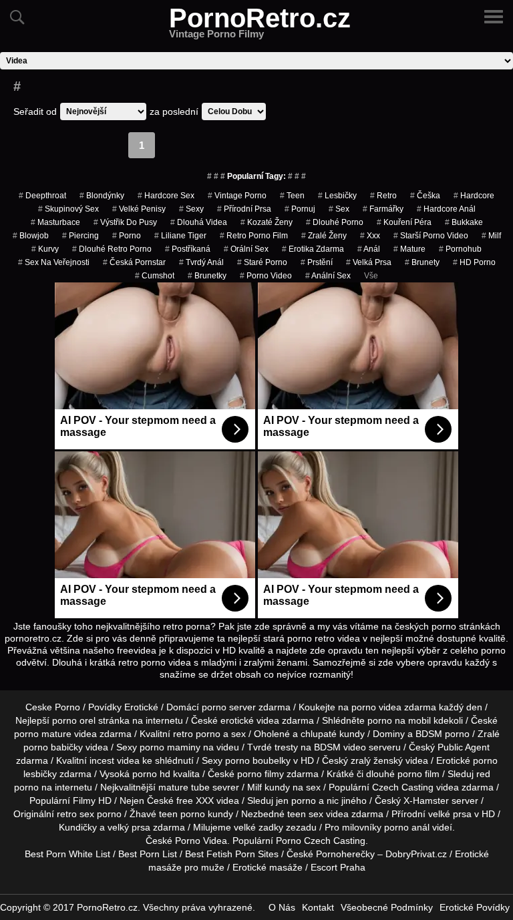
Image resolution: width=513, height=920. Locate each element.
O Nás (282, 907)
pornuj (300, 209)
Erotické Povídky (475, 907)
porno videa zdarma (393, 707)
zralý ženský (377, 760)
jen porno (296, 800)
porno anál (407, 827)
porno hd (151, 773)
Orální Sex (246, 249)
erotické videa (249, 720)
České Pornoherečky (331, 854)
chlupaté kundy (333, 733)
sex (339, 209)
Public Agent (464, 747)
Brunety (422, 262)
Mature (409, 249)
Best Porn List (147, 854)
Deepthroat (42, 195)
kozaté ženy (266, 222)
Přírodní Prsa (244, 209)
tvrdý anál (201, 262)
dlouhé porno (334, 222)
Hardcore (474, 195)
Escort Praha (338, 867)
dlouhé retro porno (112, 249)
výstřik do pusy (125, 222)
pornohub (460, 249)
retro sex (75, 814)
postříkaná (187, 249)
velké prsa (450, 814)
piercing (80, 235)
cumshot (154, 275)
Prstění (317, 262)
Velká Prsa (368, 262)
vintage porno (237, 195)
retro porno (196, 733)
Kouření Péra (404, 222)
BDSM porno (442, 733)
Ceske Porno (52, 707)
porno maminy (170, 747)
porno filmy (260, 773)
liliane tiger (180, 235)
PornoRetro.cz (260, 26)
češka (425, 195)
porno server (229, 707)
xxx (370, 235)
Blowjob (31, 235)
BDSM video (340, 747)
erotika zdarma (313, 249)
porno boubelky (258, 760)
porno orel (74, 720)
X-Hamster (426, 800)
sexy (191, 209)
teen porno (182, 814)
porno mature (42, 733)
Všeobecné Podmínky (387, 907)
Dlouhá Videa (198, 222)
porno (126, 235)
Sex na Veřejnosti (54, 262)
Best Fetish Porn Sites (232, 854)
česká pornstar (134, 262)
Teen (292, 195)
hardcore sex (166, 195)
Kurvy (45, 249)
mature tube (184, 787)
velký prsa (129, 827)
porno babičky (53, 747)
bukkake (464, 222)
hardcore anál (446, 209)
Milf (491, 235)
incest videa (115, 760)
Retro (383, 195)
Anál (368, 249)
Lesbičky (337, 195)
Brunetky (207, 275)
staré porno (262, 262)
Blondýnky (101, 195)
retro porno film (254, 235)
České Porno (173, 840)
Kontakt (318, 907)
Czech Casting (403, 787)
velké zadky (258, 827)
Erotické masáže (267, 867)
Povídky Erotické (123, 707)
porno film (418, 773)
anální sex (328, 275)
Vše (371, 275)
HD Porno (474, 262)
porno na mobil (399, 720)
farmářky (383, 209)
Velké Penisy (139, 209)
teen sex (305, 814)
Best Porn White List (67, 854)
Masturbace (55, 222)
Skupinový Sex (68, 209)
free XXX (195, 800)
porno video (266, 275)
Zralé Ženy (324, 235)
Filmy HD (92, 800)
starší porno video (430, 235)
